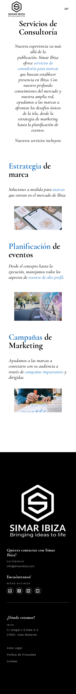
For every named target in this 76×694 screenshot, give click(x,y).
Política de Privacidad (21, 654)
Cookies (12, 661)
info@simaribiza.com (20, 566)
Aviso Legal (14, 648)
